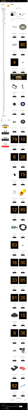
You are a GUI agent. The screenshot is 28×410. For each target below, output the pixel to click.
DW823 (3, 67)
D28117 (3, 31)
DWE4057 (4, 77)
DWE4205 (4, 89)
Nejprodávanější (23, 18)
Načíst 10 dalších (18, 398)
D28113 (3, 29)
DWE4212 (4, 91)
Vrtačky (3, 21)
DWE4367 (4, 105)
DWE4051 (4, 76)
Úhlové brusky (4, 23)
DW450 (3, 53)
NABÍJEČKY (4, 19)
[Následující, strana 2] (24, 400)
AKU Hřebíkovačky (4, 18)
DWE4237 (4, 99)
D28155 (3, 47)
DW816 (3, 62)
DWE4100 (4, 78)
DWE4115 (3, 80)
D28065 (3, 26)
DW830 (3, 70)
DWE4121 (3, 83)
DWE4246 (4, 100)
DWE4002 (4, 73)
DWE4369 (4, 106)
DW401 (3, 50)
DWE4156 (4, 85)
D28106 (3, 27)
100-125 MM (4, 24)
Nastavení (7, 408)
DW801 (3, 57)
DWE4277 (4, 102)
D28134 (3, 37)
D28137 (3, 39)
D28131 (3, 35)
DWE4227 (4, 96)
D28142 (3, 43)
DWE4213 (4, 92)
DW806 (3, 58)
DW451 (3, 54)
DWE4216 (4, 94)
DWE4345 (4, 103)
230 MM (3, 110)
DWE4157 (4, 86)
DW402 (3, 51)
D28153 (3, 46)
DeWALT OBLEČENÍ (4, 9)
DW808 (3, 59)
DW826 (3, 69)
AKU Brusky (4, 15)
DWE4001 (4, 72)
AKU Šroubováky (4, 13)
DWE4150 (4, 84)
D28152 (3, 45)
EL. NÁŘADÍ (3, 20)
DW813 (3, 61)
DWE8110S (4, 108)
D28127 (3, 32)
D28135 (3, 38)
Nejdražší (20, 18)
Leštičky (3, 111)
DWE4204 (4, 88)
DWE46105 (4, 107)
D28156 (3, 48)
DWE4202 (4, 87)
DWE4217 (4, 95)
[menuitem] (9, 1)
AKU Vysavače (4, 17)
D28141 (3, 42)
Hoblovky (3, 113)
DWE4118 (3, 81)
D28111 (3, 28)
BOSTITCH (3, 10)
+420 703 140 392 (3, 405)
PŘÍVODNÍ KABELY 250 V (4, 115)
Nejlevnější (16, 18)
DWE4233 (4, 97)
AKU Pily (3, 16)
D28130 (3, 34)
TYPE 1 (3, 40)
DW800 (3, 56)
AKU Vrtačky (4, 12)
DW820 (3, 65)
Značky (3, 116)
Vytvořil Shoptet (25, 408)
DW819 (3, 64)
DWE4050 (4, 75)
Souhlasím (20, 406)
